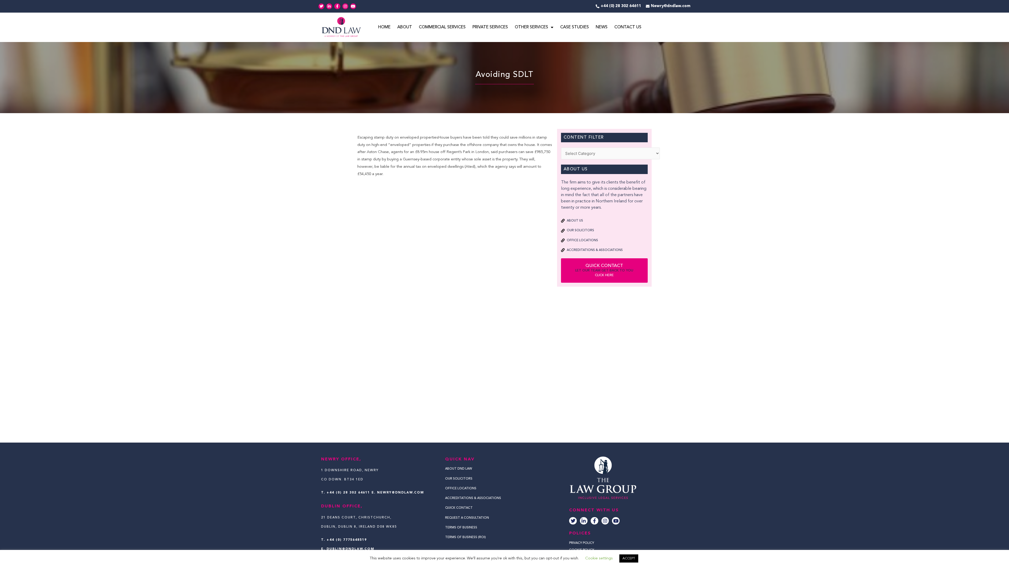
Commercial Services (442, 27)
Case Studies (574, 27)
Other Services (531, 27)
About (404, 27)
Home (384, 27)
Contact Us (627, 27)
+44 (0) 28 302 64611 (348, 492)
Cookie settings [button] (599, 558)
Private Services (490, 27)
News (602, 27)
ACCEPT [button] (628, 558)
